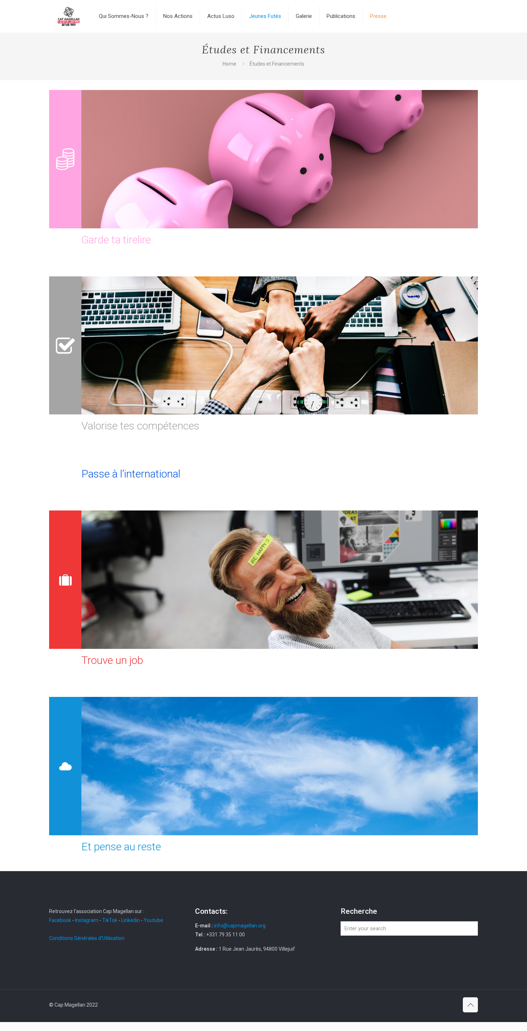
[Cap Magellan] (68, 16)
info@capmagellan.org (240, 925)
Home (229, 64)
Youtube (153, 920)
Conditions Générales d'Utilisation (86, 938)
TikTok (109, 920)
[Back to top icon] (470, 1004)
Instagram (86, 920)
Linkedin (130, 920)
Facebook (60, 920)
